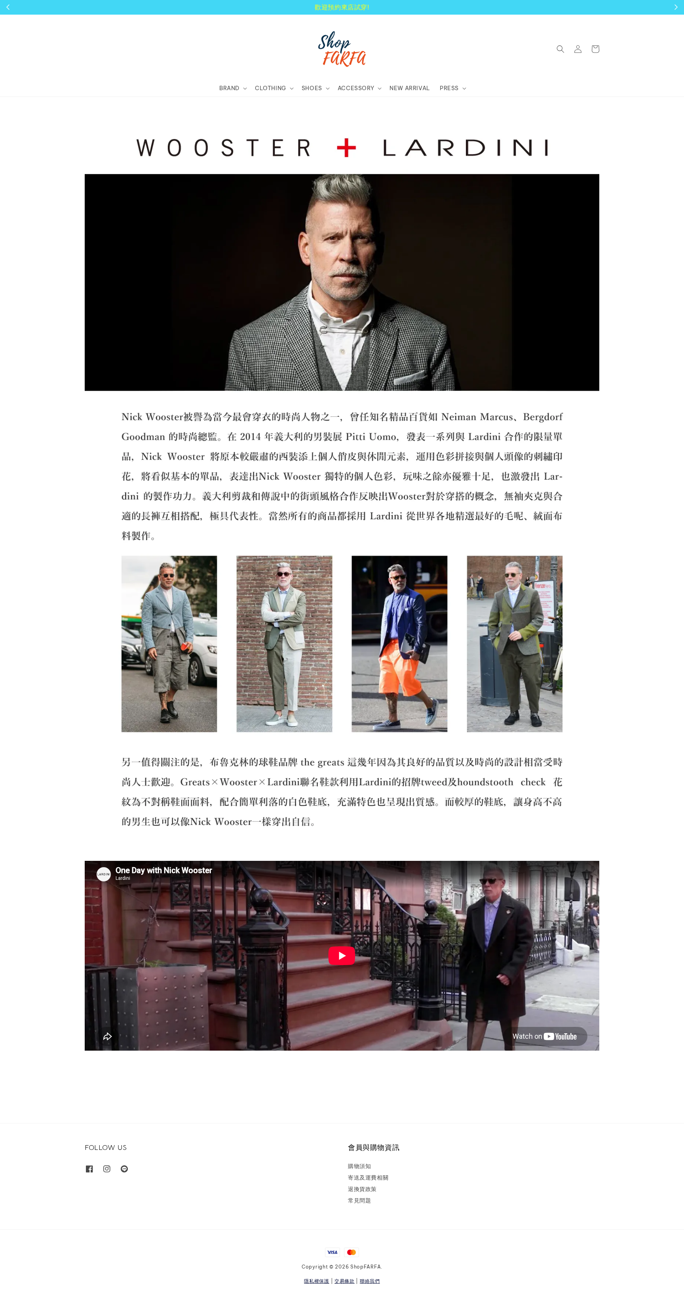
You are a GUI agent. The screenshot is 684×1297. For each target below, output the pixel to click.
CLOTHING (270, 88)
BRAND (229, 88)
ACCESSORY (356, 88)
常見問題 (359, 1200)
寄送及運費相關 (368, 1177)
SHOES (312, 88)
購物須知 (359, 1166)
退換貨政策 (362, 1189)
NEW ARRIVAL (410, 88)
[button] (560, 49)
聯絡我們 (370, 1281)
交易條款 (344, 1281)
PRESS (449, 88)
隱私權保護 (316, 1281)
